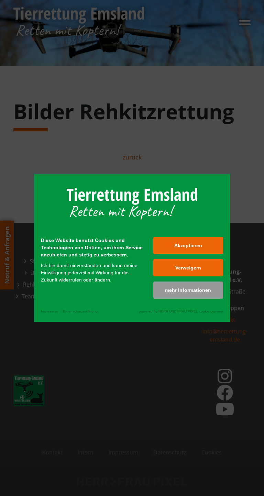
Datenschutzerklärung (80, 311)
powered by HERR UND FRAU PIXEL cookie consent (181, 311)
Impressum (49, 311)
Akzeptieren (188, 245)
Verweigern (188, 268)
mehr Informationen (188, 290)
